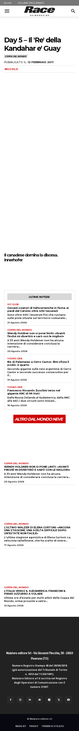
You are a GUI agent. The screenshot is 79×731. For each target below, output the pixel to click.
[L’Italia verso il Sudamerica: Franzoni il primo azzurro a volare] (39, 566)
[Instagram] (20, 700)
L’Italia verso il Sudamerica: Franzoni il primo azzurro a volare (35, 592)
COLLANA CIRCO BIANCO (31, 2)
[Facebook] (8, 275)
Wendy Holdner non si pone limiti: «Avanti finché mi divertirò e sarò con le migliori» (36, 335)
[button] (6, 11)
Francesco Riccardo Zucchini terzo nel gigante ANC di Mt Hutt (33, 392)
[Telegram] (49, 700)
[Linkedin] (30, 700)
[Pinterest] (27, 275)
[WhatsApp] (36, 275)
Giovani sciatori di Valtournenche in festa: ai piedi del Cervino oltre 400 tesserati (38, 309)
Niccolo (11, 69)
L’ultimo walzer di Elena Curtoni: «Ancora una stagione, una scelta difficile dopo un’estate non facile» (37, 530)
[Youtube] (68, 700)
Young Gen (14, 358)
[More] (45, 275)
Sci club (13, 304)
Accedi (7, 2)
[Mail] (39, 700)
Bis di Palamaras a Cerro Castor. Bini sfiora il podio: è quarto (38, 363)
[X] (17, 275)
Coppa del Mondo (15, 56)
